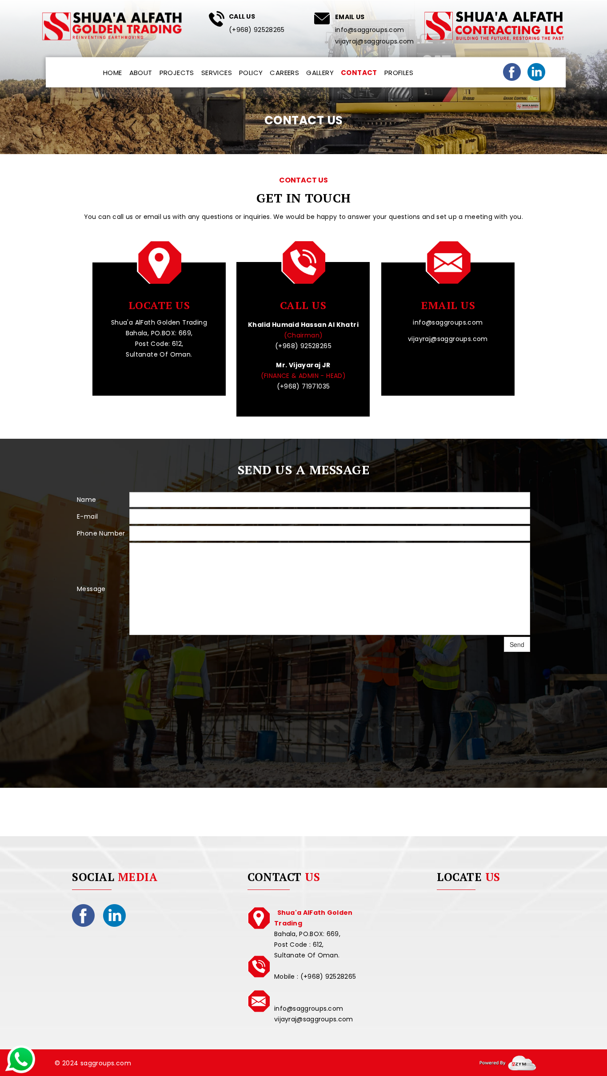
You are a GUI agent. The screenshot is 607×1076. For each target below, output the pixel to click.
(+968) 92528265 (257, 29)
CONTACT (359, 72)
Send (517, 644)
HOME (112, 72)
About (140, 72)
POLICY (251, 72)
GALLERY (320, 72)
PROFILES (398, 72)
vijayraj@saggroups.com (374, 41)
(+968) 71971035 (303, 386)
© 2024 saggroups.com (93, 1063)
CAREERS (284, 72)
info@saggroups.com (369, 29)
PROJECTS (177, 72)
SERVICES (216, 72)
